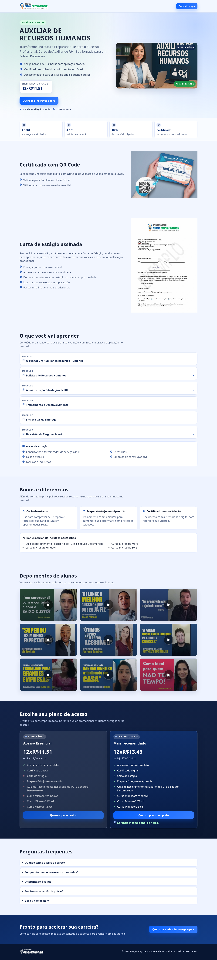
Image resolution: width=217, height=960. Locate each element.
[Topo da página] (34, 6)
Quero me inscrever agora (39, 100)
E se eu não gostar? (37, 900)
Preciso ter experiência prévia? (44, 891)
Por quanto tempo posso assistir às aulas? (51, 872)
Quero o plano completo (153, 815)
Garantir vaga (187, 6)
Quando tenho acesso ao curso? (45, 862)
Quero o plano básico (63, 815)
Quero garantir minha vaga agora (173, 929)
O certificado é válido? (39, 881)
